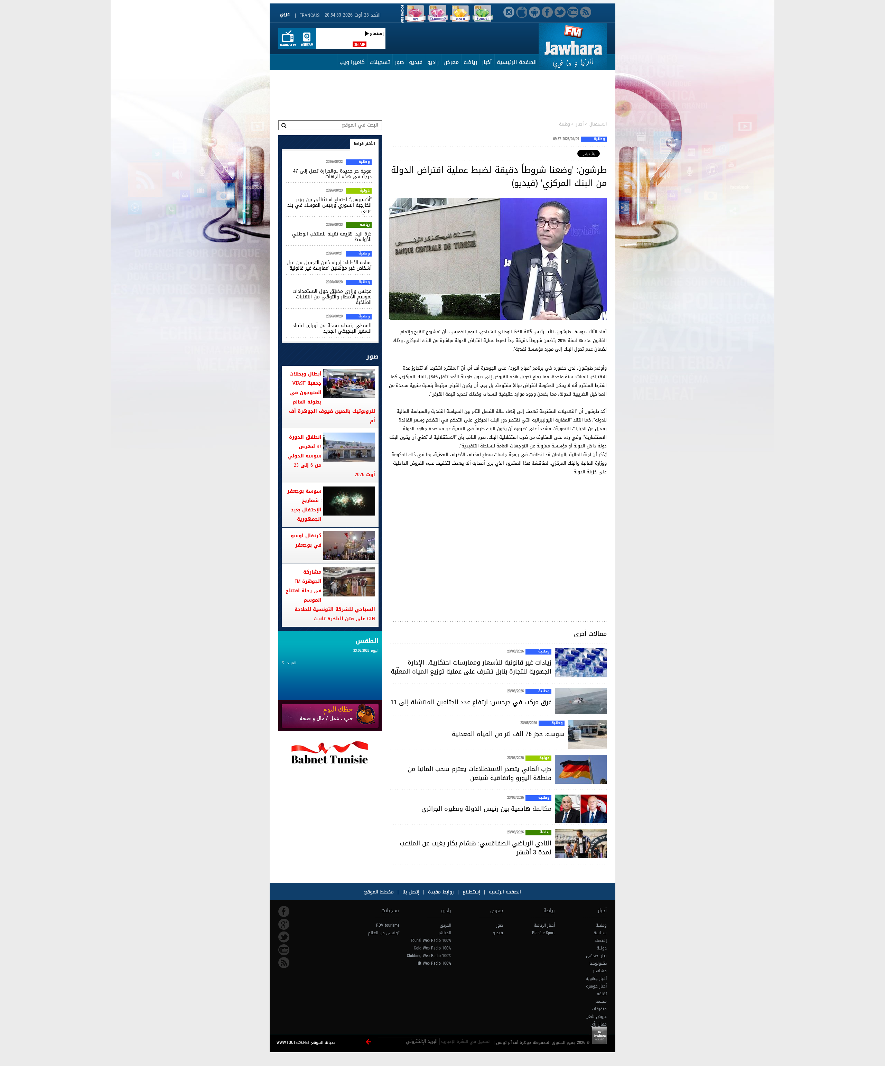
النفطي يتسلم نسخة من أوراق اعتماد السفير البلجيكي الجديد (332, 328)
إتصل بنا (410, 892)
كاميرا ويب (352, 62)
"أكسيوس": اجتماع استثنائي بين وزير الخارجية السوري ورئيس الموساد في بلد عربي (329, 205)
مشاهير (600, 971)
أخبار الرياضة (544, 925)
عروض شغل (596, 1016)
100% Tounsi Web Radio (431, 940)
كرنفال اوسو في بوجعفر (306, 540)
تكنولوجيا (598, 963)
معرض (451, 62)
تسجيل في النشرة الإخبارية (465, 1041)
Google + (283, 924)
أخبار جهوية (596, 978)
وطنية (564, 124)
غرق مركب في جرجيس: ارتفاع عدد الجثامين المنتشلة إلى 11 (471, 702)
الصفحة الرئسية (504, 892)
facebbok (283, 911)
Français (309, 15)
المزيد (291, 663)
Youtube (283, 949)
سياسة (600, 933)
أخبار (487, 62)
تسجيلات (380, 62)
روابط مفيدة (441, 892)
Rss (283, 962)
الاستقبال (598, 124)
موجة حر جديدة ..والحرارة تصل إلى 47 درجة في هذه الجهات (332, 173)
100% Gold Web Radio (432, 948)
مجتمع (601, 1001)
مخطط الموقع (379, 892)
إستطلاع (470, 892)
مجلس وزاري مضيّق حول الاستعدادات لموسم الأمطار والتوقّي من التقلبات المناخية (332, 297)
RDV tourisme (387, 925)
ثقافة (602, 994)
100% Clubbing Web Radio (429, 956)
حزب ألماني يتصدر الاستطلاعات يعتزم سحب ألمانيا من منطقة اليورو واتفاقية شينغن (479, 773)
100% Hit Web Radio (434, 963)
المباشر (444, 933)
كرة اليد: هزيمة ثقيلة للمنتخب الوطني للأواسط (332, 236)
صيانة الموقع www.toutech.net (306, 1042)
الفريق (445, 925)
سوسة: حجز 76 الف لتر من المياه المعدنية (508, 734)
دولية (544, 758)
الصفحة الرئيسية (517, 62)
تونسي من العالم (383, 933)
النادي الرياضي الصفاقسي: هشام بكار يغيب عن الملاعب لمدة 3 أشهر (475, 848)
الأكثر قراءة (364, 143)
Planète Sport (543, 933)
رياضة (470, 62)
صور (399, 62)
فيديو (415, 62)
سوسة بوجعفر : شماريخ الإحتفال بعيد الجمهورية (304, 505)
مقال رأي (598, 1024)
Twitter (283, 937)
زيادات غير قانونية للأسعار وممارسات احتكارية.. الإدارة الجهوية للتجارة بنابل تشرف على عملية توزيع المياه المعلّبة (471, 667)
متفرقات (599, 1009)
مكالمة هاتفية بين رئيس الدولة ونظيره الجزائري (486, 808)
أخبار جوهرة (596, 986)
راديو (433, 62)
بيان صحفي (596, 956)
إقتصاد (601, 940)
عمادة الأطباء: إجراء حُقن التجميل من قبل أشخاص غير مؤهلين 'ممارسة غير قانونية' (329, 265)
